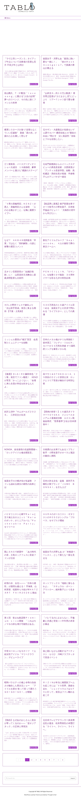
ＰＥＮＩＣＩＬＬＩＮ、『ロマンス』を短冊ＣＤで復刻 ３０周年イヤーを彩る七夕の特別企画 (59, 274)
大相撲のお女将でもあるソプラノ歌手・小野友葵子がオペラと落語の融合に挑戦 (59, 452)
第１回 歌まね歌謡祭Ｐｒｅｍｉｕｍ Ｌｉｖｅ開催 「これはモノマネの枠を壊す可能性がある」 (20, 620)
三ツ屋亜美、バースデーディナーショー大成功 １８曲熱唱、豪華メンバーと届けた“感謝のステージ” (21, 167)
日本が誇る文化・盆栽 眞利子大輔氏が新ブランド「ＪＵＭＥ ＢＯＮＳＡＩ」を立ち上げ (59, 484)
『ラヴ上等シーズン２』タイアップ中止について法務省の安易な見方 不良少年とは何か (20, 61)
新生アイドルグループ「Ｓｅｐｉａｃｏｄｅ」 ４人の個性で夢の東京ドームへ (59, 243)
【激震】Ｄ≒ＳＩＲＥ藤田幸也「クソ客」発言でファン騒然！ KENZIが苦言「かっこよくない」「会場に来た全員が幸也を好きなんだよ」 (21, 380)
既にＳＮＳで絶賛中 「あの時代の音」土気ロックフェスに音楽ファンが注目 (20, 554)
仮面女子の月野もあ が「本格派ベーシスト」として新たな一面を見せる (59, 554)
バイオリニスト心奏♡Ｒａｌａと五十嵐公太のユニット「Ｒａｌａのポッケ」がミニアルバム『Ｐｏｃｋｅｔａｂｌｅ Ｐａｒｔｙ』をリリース (20, 520)
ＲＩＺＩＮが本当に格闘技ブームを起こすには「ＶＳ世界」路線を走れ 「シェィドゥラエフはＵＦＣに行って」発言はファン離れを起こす (59, 688)
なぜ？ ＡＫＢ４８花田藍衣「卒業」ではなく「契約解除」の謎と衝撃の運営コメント (20, 243)
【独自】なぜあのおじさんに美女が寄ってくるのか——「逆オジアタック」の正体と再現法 (20, 723)
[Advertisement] (40, 36)
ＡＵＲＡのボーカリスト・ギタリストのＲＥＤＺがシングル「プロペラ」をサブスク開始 (59, 517)
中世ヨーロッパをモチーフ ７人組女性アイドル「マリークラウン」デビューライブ (20, 654)
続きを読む (34, 84)
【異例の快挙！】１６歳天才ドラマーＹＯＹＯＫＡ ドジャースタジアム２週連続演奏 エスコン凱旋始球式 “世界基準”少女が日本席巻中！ (59, 418)
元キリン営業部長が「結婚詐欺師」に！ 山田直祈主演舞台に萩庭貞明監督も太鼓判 (20, 274)
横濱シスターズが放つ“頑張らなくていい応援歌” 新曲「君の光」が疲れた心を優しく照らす (20, 132)
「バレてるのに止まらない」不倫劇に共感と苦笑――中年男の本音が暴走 (59, 620)
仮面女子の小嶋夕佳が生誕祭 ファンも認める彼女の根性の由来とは (20, 484)
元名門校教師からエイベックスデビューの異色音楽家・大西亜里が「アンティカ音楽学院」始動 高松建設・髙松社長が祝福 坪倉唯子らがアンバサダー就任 (59, 170)
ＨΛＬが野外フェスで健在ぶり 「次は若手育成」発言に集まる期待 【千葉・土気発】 (20, 308)
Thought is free (52, 795)
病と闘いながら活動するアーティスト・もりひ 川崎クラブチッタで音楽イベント (59, 654)
